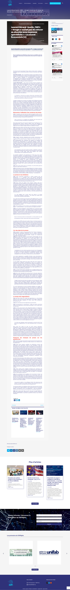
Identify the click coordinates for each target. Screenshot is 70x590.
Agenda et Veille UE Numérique (55, 3)
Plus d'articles (35, 503)
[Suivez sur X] (52, 39)
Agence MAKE (45, 588)
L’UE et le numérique (27, 3)
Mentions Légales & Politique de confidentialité (30, 588)
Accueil (12, 48)
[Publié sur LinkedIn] (61, 46)
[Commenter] (54, 60)
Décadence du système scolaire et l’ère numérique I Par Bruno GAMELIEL (15, 479)
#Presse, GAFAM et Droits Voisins (38, 23)
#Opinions (31, 23)
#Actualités (21, 23)
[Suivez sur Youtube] (59, 39)
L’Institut (20, 3)
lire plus (10, 487)
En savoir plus (35, 569)
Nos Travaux (40, 3)
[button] (62, 4)
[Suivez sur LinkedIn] (56, 39)
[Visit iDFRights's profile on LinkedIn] (53, 46)
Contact (46, 3)
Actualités (34, 3)
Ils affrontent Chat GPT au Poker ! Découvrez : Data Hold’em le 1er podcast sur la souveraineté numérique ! (31, 421)
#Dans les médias (26, 23)
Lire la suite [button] (54, 50)
